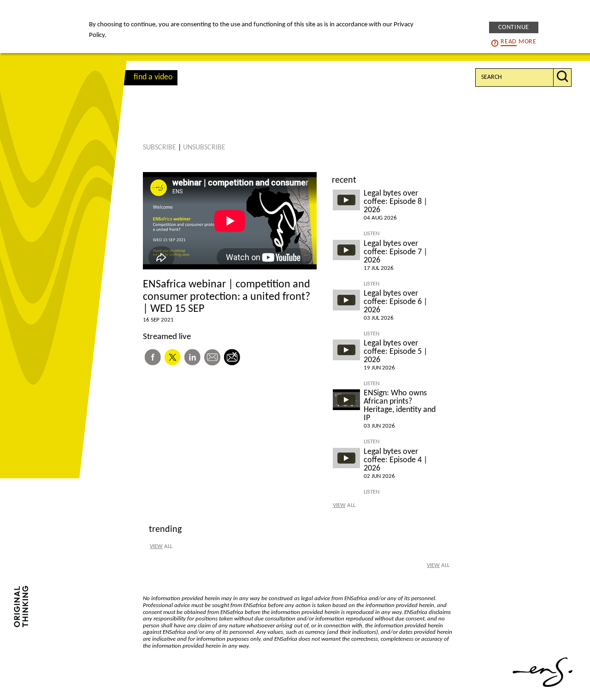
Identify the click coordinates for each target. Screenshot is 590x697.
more (518, 41)
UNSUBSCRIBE (204, 147)
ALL (344, 505)
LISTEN (371, 234)
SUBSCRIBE (159, 147)
